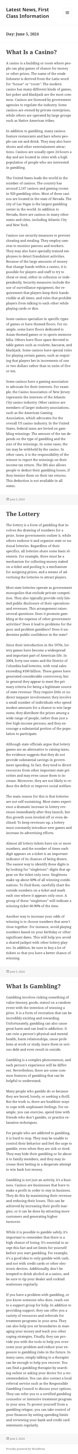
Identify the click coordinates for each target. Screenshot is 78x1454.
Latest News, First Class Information (27, 12)
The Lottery (23, 514)
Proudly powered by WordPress (25, 1449)
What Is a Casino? (31, 52)
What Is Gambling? (33, 986)
